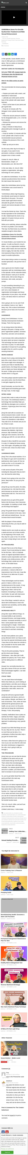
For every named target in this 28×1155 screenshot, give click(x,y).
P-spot (16, 40)
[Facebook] (3, 1132)
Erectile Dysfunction (11, 38)
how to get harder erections (18, 819)
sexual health (13, 823)
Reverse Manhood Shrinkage (10, 985)
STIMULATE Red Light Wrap (10, 1029)
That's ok (7, 1152)
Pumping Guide (6, 892)
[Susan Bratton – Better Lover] (14, 1055)
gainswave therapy (19, 818)
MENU (3, 7)
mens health (20, 821)
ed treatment (16, 813)
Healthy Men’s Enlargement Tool (11, 963)
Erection (15, 816)
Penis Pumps (20, 40)
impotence (15, 821)
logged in (12, 1115)
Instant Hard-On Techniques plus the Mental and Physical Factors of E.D (14, 74)
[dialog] (14, 1144)
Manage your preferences (7, 1148)
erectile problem (9, 816)
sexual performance (20, 823)
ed (12, 813)
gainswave (12, 818)
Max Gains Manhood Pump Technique (13, 1007)
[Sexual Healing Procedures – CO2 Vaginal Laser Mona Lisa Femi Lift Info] (14, 842)
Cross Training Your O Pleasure (11, 870)
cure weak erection (8, 813)
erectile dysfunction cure (12, 814)
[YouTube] (7, 1132)
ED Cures (4, 38)
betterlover (5, 1110)
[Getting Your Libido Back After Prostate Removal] (14, 832)
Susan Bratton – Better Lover (10, 1058)
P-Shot (12, 40)
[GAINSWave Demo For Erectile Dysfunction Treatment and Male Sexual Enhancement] (14, 861)
